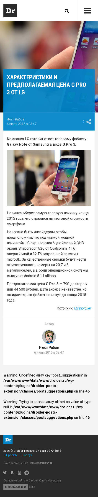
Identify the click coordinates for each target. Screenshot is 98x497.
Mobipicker (82, 308)
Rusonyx (26, 455)
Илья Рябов (15, 119)
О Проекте (10, 455)
